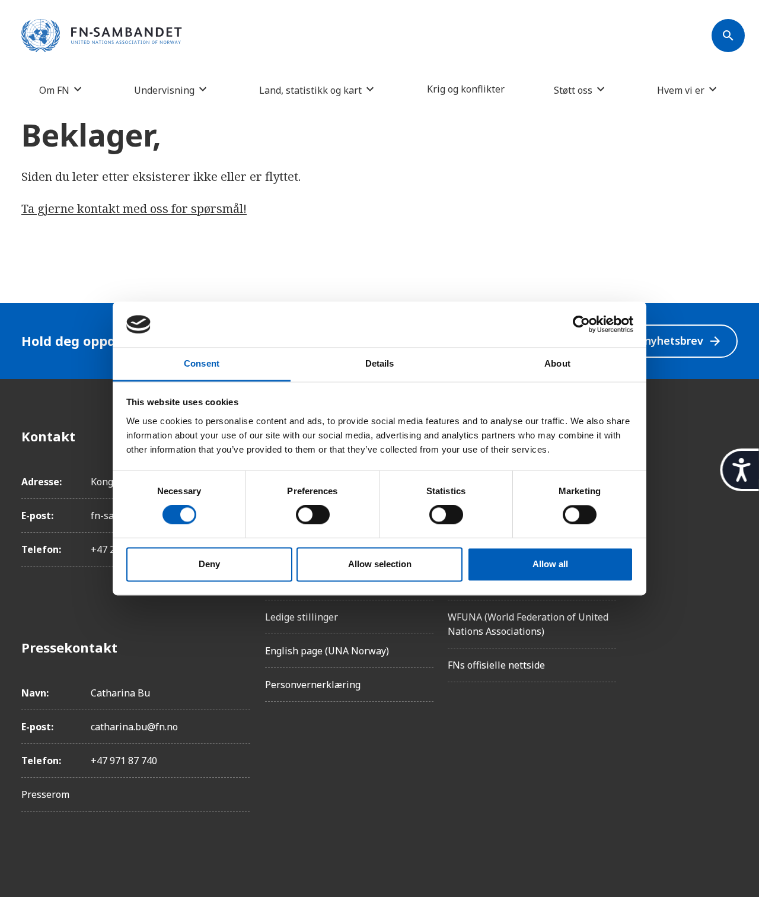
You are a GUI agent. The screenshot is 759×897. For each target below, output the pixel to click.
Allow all (550, 564)
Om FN (54, 90)
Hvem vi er (680, 90)
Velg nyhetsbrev (670, 340)
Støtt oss (573, 90)
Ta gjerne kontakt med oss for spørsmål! (134, 209)
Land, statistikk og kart (310, 90)
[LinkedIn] (728, 502)
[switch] (313, 514)
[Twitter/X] (728, 535)
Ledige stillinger (301, 617)
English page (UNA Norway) (327, 650)
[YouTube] (728, 568)
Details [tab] (379, 363)
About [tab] (557, 363)
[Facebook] (728, 436)
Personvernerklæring (313, 684)
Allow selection (380, 564)
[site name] (101, 36)
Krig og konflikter (466, 89)
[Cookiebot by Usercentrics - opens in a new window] (581, 324)
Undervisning (164, 90)
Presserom (45, 794)
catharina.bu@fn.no (134, 726)
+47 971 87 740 (124, 760)
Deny (209, 564)
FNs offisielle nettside (496, 665)
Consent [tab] (201, 363)
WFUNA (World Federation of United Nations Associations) (528, 624)
